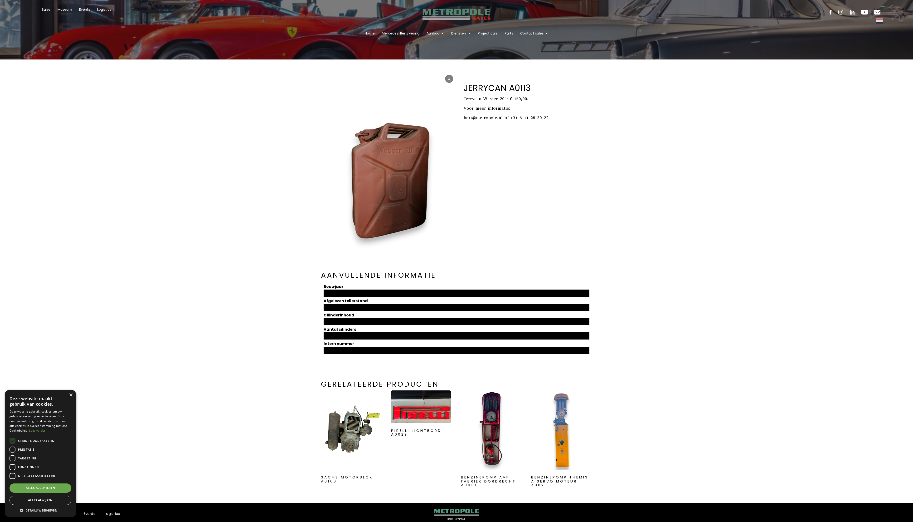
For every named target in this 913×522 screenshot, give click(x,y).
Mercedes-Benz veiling (400, 33)
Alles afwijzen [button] (40, 500)
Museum (65, 9)
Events (84, 9)
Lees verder (37, 430)
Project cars (488, 33)
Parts (509, 33)
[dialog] (40, 453)
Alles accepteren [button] (40, 488)
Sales (46, 9)
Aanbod (433, 33)
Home (370, 33)
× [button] (71, 395)
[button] (40, 510)
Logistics (104, 9)
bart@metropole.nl (483, 118)
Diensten (458, 33)
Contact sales (532, 33)
